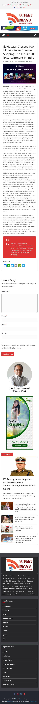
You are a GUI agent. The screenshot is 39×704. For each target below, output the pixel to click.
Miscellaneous (7, 668)
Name (4, 316)
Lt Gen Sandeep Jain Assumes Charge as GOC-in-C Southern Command (24, 528)
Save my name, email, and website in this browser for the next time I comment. (18, 346)
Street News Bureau (20, 61)
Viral (4, 672)
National (5, 627)
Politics (5, 631)
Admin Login (7, 680)
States (5, 639)
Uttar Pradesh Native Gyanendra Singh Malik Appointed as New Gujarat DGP (25, 519)
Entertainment (8, 618)
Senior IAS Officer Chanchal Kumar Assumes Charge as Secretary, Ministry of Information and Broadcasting (25, 539)
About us (6, 652)
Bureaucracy (7, 606)
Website (4, 333)
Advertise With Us (9, 664)
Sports (5, 635)
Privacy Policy (7, 660)
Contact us (6, 656)
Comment (5, 292)
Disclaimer (6, 676)
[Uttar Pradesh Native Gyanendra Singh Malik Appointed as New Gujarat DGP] (7, 519)
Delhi (4, 614)
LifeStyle (5, 623)
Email (3, 325)
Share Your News (8, 685)
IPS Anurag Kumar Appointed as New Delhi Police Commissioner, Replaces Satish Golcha (19, 484)
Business (6, 610)
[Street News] (3, 35)
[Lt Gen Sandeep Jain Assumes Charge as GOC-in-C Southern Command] (7, 529)
